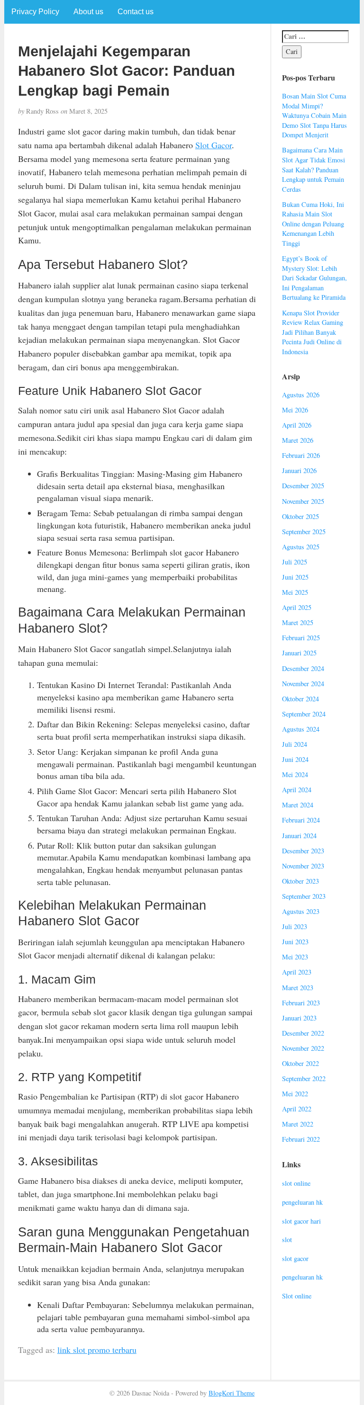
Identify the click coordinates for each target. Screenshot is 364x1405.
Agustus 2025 (300, 546)
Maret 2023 (297, 987)
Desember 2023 (303, 850)
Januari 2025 (299, 652)
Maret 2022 (297, 1123)
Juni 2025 (295, 577)
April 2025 (296, 607)
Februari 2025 (301, 637)
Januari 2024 (299, 835)
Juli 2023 (294, 926)
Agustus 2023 (300, 911)
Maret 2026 (297, 440)
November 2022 (303, 1048)
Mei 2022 (295, 1093)
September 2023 (304, 896)
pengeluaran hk (302, 1202)
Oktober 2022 (300, 1063)
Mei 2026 (295, 409)
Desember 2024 (303, 668)
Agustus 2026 (300, 394)
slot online (296, 1183)
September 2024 (304, 713)
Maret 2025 (297, 622)
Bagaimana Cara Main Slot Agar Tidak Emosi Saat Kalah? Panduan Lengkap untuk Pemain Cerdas (313, 169)
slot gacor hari (301, 1221)
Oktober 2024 (300, 698)
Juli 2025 (294, 561)
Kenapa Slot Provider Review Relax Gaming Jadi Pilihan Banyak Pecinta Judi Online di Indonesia (312, 332)
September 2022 (304, 1078)
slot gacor (295, 1258)
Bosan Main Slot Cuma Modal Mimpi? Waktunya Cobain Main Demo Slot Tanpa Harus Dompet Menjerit (314, 115)
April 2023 (296, 971)
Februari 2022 (301, 1139)
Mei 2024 (295, 774)
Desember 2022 (303, 1033)
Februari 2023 (301, 1002)
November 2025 (303, 501)
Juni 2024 (295, 759)
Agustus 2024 (300, 729)
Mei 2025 (295, 592)
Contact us (136, 12)
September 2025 (304, 531)
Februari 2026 (301, 455)
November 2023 (303, 865)
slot (287, 1239)
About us (88, 12)
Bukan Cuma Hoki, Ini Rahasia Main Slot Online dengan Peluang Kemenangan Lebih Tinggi (313, 224)
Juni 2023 (295, 941)
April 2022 (296, 1108)
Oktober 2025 (300, 516)
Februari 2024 (301, 819)
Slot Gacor (213, 145)
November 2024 (303, 683)
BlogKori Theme (232, 1392)
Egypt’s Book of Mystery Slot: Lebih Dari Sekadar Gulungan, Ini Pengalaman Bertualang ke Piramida (314, 278)
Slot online (296, 1295)
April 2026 (296, 425)
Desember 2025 (303, 485)
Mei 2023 (295, 956)
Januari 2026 (299, 470)
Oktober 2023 (300, 881)
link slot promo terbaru (96, 1349)
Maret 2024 (297, 804)
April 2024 (296, 789)
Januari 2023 (299, 1017)
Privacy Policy (35, 12)
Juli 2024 (294, 744)
